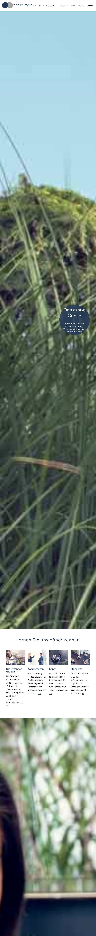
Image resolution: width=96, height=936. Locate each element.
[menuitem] (35, 5)
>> (7, 706)
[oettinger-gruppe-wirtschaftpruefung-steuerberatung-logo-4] (17, 5)
